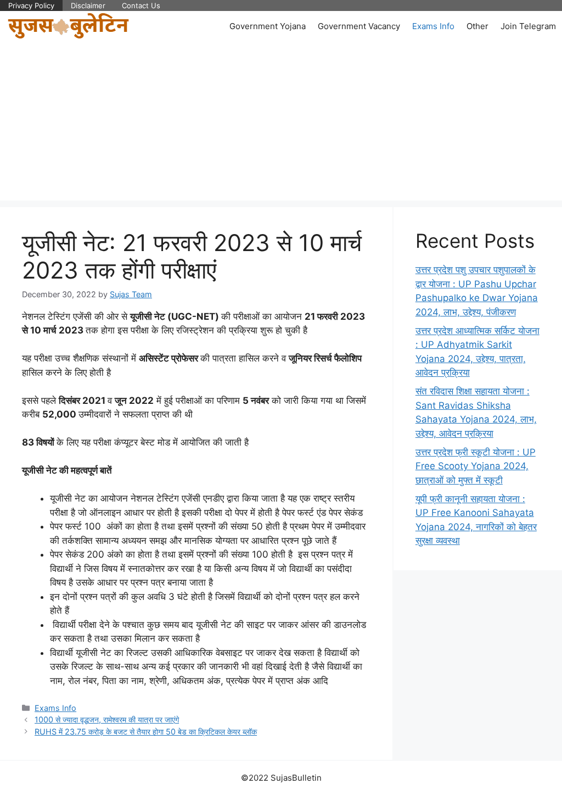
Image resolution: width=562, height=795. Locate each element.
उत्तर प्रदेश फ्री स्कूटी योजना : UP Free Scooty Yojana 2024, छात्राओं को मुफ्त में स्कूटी (475, 466)
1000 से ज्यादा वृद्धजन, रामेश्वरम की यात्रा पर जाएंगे (107, 719)
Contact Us (141, 5)
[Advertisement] (281, 124)
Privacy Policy (31, 5)
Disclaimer (88, 5)
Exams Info (433, 26)
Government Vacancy (359, 26)
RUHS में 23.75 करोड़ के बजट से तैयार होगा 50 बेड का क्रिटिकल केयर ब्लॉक (146, 731)
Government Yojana (267, 26)
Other (477, 26)
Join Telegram (528, 26)
